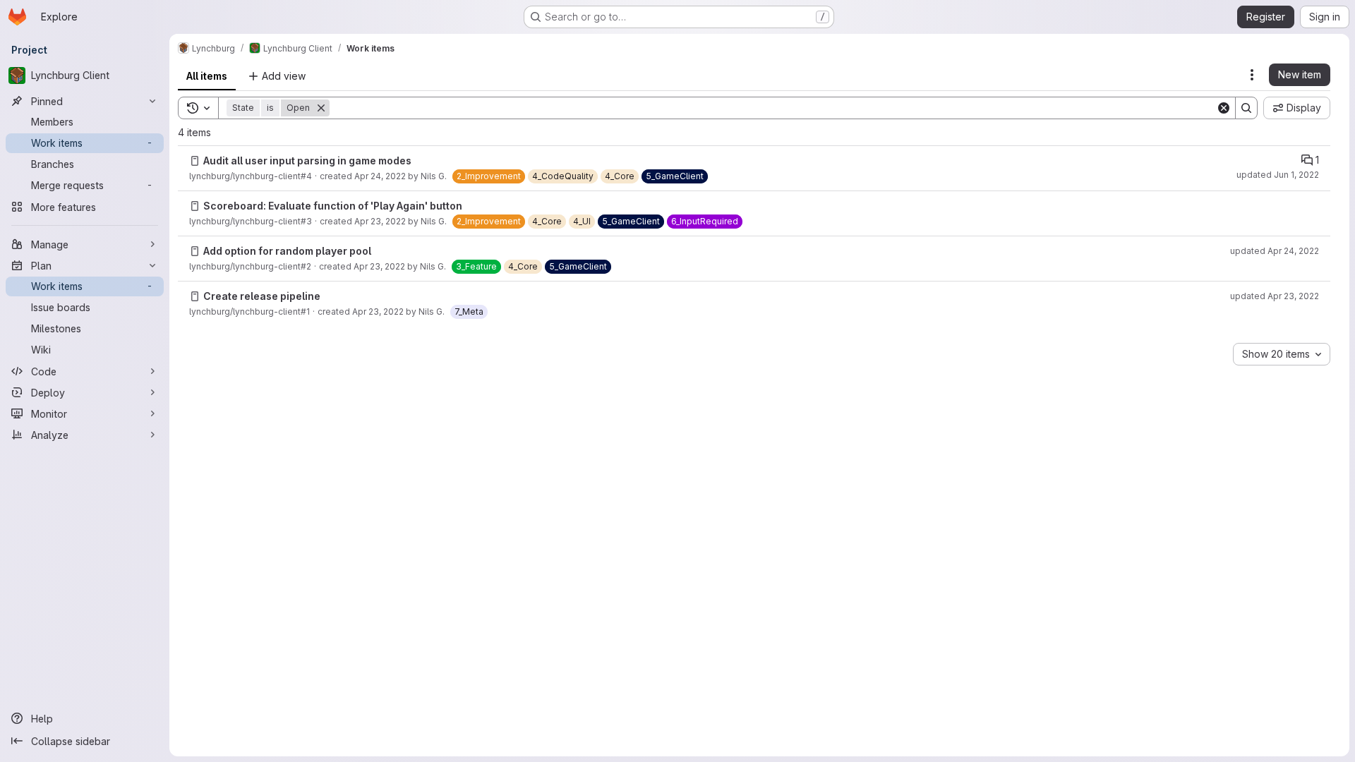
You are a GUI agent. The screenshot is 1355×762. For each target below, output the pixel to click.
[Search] (1246, 108)
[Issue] (194, 161)
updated (1277, 174)
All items (206, 76)
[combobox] (1281, 354)
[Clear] (1223, 107)
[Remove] (321, 107)
